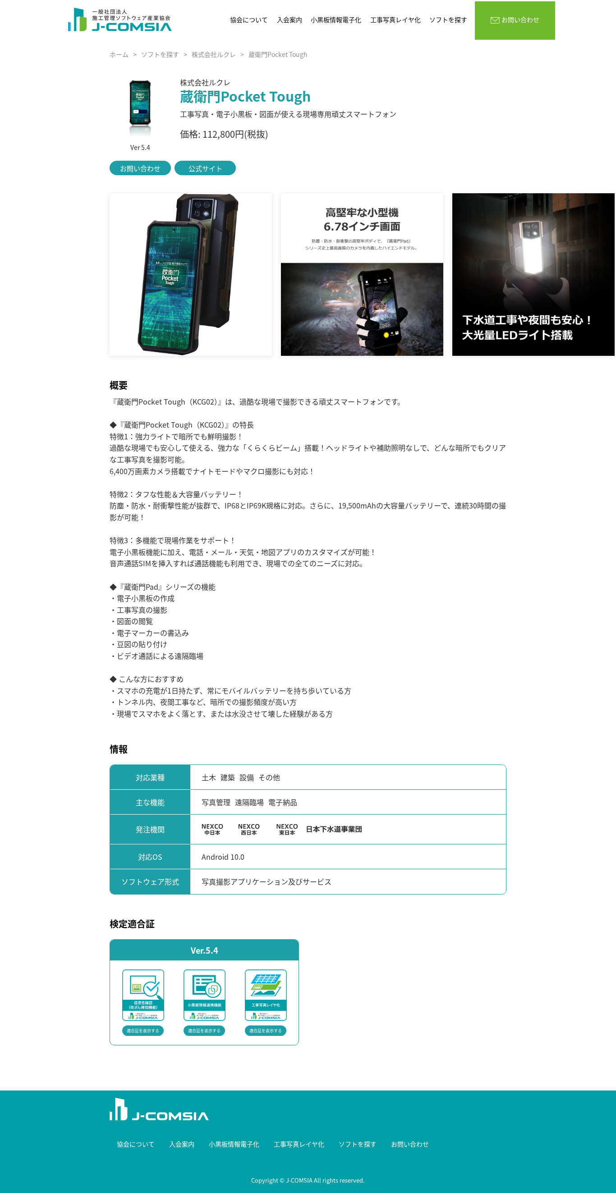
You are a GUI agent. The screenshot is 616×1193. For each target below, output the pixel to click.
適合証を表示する (143, 1031)
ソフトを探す (160, 54)
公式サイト (205, 168)
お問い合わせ (140, 168)
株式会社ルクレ (214, 54)
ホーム (119, 54)
